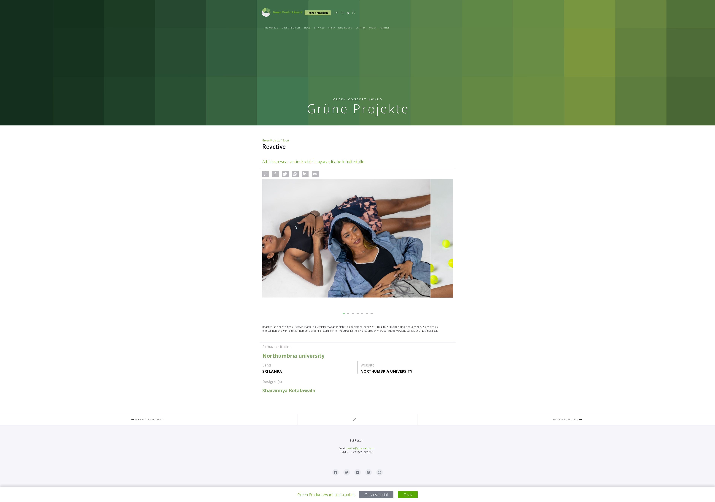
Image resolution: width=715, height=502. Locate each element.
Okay (408, 494)
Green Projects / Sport (275, 140)
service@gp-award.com (360, 448)
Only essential (376, 494)
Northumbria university (386, 371)
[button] (265, 174)
